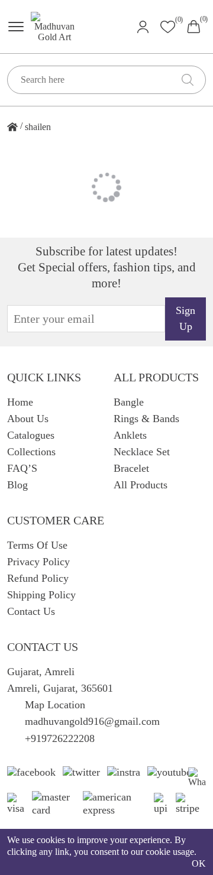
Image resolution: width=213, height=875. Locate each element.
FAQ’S (22, 468)
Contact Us (31, 611)
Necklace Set (142, 452)
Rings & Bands (146, 418)
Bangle (129, 402)
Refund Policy (38, 578)
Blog (17, 485)
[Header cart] (193, 26)
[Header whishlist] (167, 27)
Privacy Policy (38, 562)
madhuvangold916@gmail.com (92, 721)
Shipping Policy (41, 595)
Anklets (130, 435)
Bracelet (131, 468)
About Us (28, 418)
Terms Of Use (37, 545)
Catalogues (30, 435)
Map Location (55, 705)
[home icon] (12, 127)
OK (199, 863)
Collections (31, 452)
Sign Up (185, 318)
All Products (140, 485)
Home (20, 402)
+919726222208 (60, 738)
